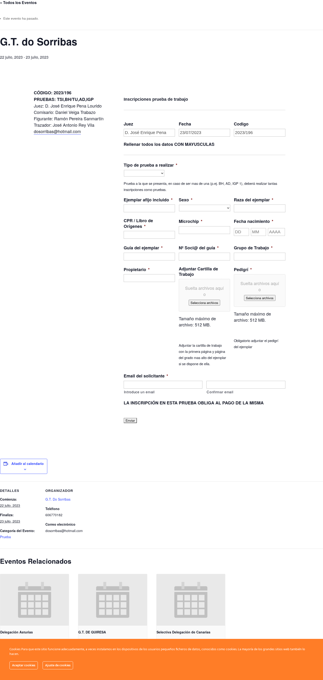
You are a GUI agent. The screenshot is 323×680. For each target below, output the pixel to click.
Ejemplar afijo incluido (148, 200)
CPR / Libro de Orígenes (138, 223)
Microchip (190, 221)
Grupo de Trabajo (253, 248)
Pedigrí (243, 269)
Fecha (185, 124)
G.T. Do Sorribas (57, 499)
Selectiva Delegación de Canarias (183, 632)
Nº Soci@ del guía (199, 248)
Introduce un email (139, 391)
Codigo (241, 124)
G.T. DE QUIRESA (92, 632)
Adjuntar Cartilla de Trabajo (198, 271)
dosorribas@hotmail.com (57, 131)
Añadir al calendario (27, 463)
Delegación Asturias (16, 632)
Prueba (5, 536)
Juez (128, 124)
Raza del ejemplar (253, 200)
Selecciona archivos (204, 302)
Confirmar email (220, 391)
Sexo (185, 200)
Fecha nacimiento (253, 221)
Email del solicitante (146, 376)
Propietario (137, 269)
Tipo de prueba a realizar (150, 165)
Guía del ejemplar (143, 248)
